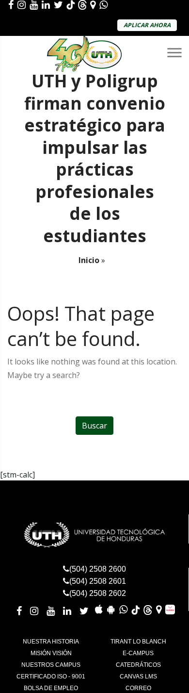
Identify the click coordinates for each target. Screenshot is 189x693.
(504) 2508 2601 (97, 581)
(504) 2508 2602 (97, 593)
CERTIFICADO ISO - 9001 (50, 676)
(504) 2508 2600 (97, 569)
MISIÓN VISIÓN (51, 653)
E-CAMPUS (138, 653)
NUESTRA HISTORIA (51, 641)
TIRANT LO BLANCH (138, 641)
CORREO (138, 688)
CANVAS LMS (138, 676)
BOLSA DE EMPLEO (51, 688)
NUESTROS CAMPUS (50, 664)
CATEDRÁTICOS (138, 664)
